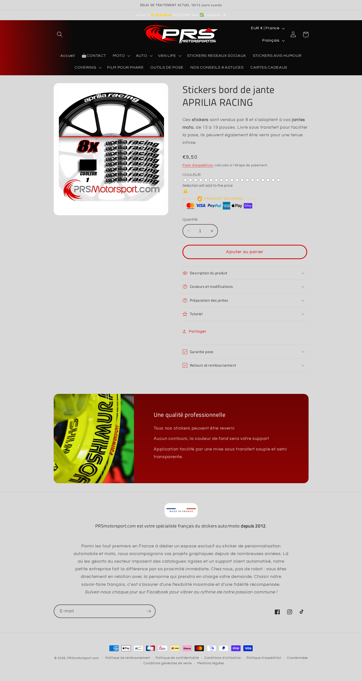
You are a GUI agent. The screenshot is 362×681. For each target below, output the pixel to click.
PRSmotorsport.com (83, 658)
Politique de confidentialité (177, 658)
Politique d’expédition (264, 658)
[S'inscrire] (149, 611)
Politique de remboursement (127, 658)
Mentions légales (210, 663)
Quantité (189, 219)
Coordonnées (297, 658)
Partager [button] (198, 331)
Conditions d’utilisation (222, 658)
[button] (60, 34)
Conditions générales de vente (167, 663)
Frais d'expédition (198, 165)
